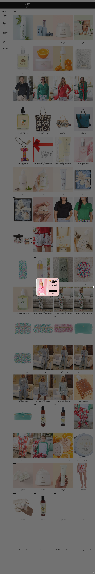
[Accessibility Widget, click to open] (94, 287)
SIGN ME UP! (53, 290)
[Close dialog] (57, 279)
